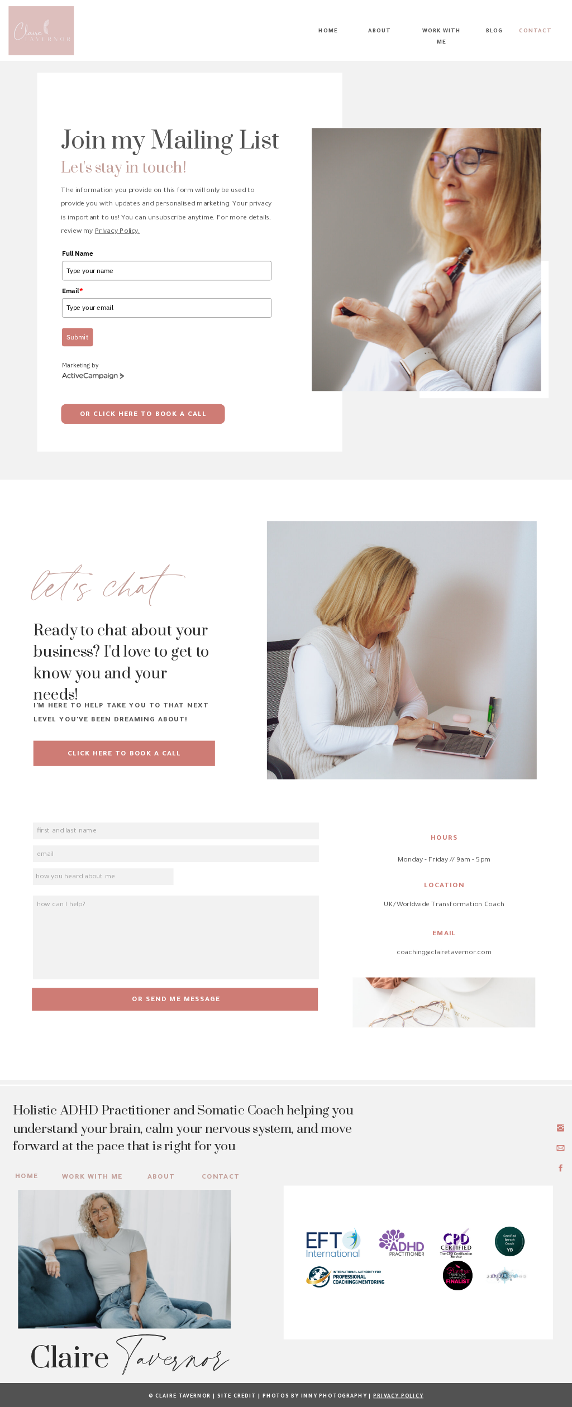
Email (72, 290)
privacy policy (398, 1396)
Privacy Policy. (117, 232)
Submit (77, 337)
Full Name (77, 253)
